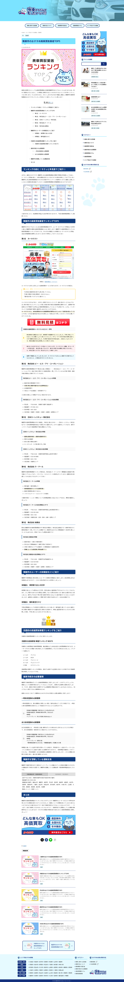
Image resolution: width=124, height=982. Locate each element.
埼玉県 (46, 964)
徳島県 (55, 973)
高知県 (70, 973)
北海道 (31, 962)
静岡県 (65, 967)
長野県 (55, 967)
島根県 (36, 973)
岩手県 (41, 962)
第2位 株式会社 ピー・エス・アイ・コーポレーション (49, 116)
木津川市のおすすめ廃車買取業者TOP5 (51, 924)
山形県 (55, 962)
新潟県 (31, 967)
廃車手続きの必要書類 (37, 148)
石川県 (41, 967)
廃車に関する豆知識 (32, 25)
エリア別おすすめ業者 (92, 25)
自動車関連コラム (77, 25)
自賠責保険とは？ (96, 97)
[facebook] (46, 840)
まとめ (32, 162)
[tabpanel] (48, 783)
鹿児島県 (61, 976)
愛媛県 (65, 973)
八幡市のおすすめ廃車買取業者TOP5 (51, 857)
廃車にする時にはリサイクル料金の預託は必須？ (98, 122)
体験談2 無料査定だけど (41, 136)
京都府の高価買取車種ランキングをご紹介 (43, 141)
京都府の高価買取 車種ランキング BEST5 (45, 144)
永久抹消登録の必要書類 (40, 154)
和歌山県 (61, 970)
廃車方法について (47, 25)
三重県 (55, 970)
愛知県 (70, 967)
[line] (50, 840)
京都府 (24, 846)
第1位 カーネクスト (39, 113)
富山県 (36, 967)
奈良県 (51, 970)
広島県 (46, 973)
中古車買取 (86, 171)
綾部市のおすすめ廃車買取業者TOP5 (51, 907)
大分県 (51, 976)
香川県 (60, 973)
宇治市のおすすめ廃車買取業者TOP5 (51, 890)
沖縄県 (66, 976)
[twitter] (42, 840)
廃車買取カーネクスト (51, 282)
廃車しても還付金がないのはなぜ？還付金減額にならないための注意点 (98, 70)
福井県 (46, 967)
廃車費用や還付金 (62, 25)
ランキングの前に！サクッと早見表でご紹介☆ (44, 107)
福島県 (60, 962)
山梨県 (51, 967)
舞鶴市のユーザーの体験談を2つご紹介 (42, 130)
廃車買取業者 (87, 156)
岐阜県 (60, 967)
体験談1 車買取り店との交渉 (42, 133)
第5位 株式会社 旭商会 (40, 126)
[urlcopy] (55, 840)
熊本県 (46, 976)
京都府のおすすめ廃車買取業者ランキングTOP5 (54, 874)
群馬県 (41, 964)
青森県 (36, 962)
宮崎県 (55, 976)
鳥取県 (31, 973)
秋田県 (51, 962)
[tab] (35, 774)
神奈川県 (61, 964)
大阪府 (31, 970)
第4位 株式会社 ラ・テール (41, 123)
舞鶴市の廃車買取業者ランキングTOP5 (42, 111)
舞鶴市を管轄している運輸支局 (40, 159)
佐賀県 (36, 976)
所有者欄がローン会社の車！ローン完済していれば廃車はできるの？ (98, 84)
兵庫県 (36, 970)
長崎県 (41, 976)
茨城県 (31, 964)
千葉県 (51, 964)
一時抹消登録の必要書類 (40, 151)
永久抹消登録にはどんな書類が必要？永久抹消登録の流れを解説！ (98, 109)
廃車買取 (85, 169)
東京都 (55, 964)
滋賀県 (46, 970)
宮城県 (46, 962)
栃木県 (36, 964)
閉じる (51, 102)
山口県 (51, 973)
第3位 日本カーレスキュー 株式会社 (44, 120)
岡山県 (41, 973)
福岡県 (31, 976)
